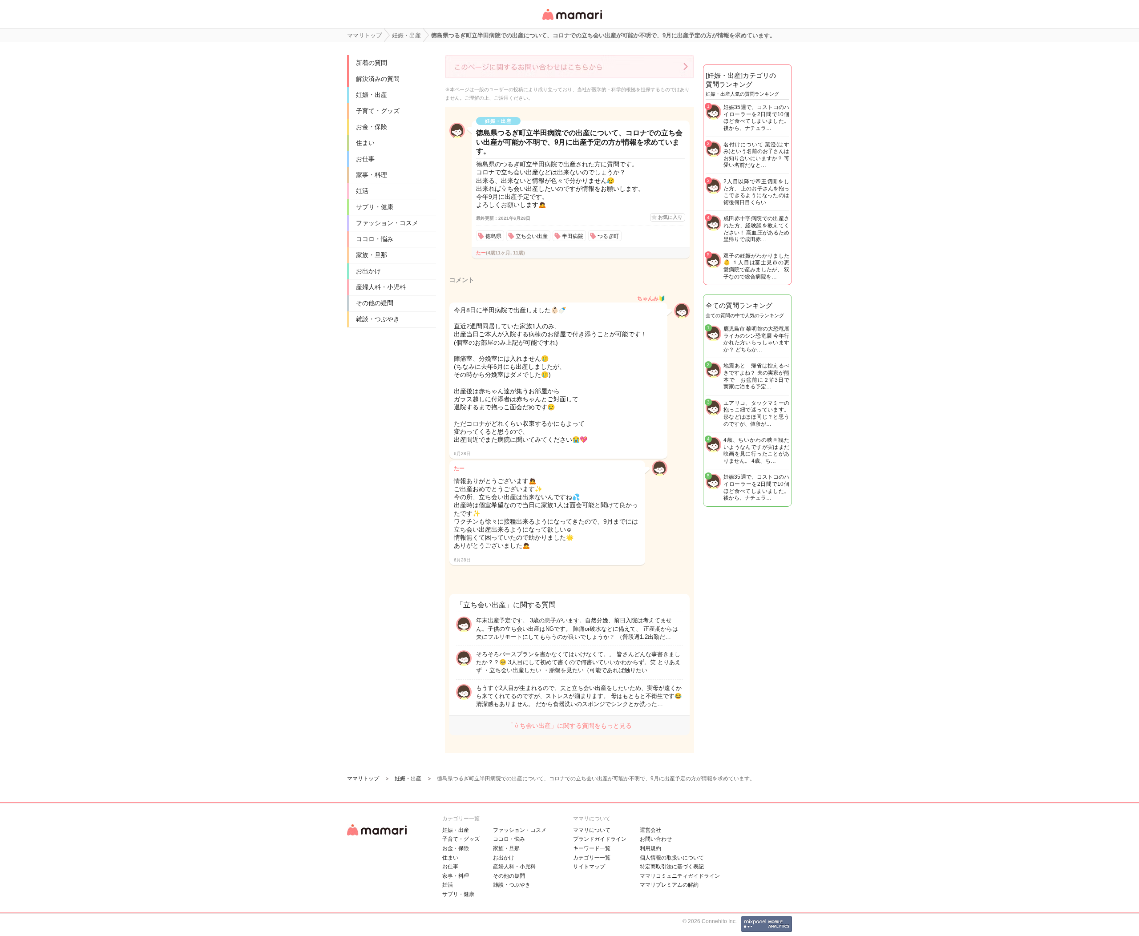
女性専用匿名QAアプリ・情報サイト (571, 20)
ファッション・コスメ (387, 222)
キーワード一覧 (591, 848)
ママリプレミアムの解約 (669, 885)
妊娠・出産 (371, 94)
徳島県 (493, 236)
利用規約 (650, 848)
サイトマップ (589, 866)
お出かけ (368, 270)
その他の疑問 (374, 303)
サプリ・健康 (374, 206)
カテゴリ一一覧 (591, 858)
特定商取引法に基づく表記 (672, 866)
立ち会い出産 (532, 236)
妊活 (362, 190)
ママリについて (591, 830)
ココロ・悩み (374, 238)
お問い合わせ (656, 839)
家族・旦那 (371, 254)
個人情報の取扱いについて (672, 858)
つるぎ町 (608, 236)
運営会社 (650, 830)
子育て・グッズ (378, 110)
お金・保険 (371, 126)
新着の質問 (371, 62)
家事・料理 (371, 174)
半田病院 (572, 236)
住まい (365, 142)
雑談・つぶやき (378, 319)
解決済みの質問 (378, 78)
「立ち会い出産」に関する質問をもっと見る (569, 725)
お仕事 (365, 158)
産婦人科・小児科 (381, 286)
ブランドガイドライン (599, 839)
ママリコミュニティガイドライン (680, 876)
